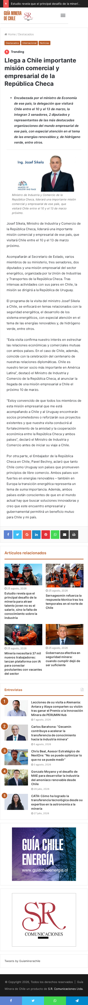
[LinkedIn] (36, 534)
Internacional (29, 43)
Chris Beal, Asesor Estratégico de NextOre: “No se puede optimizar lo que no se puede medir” (56, 755)
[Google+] (27, 534)
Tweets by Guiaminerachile (22, 961)
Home (11, 34)
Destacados (26, 34)
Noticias (44, 43)
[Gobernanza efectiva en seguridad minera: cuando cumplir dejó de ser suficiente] (65, 634)
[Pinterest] (45, 534)
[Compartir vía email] (64, 534)
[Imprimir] (74, 534)
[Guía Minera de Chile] (18, 15)
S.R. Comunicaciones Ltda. (65, 988)
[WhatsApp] (55, 534)
